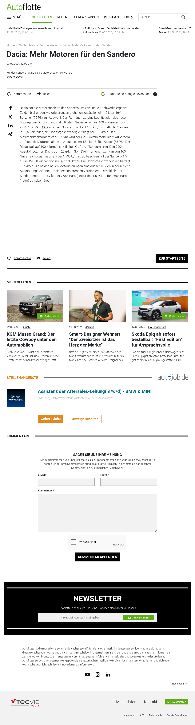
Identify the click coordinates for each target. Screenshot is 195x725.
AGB (142, 715)
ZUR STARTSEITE (172, 258)
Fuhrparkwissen (86, 17)
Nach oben (178, 683)
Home (11, 45)
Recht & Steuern (117, 17)
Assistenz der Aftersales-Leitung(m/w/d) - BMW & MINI (95, 391)
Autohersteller (48, 45)
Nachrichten (42, 17)
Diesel (24, 147)
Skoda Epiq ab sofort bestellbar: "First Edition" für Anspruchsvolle (157, 339)
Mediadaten (126, 702)
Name (104, 474)
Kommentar (45, 490)
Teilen (46, 94)
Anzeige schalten (85, 419)
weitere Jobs (51, 419)
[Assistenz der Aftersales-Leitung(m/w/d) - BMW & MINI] (16, 397)
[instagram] (98, 674)
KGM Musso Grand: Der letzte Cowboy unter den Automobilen (32, 339)
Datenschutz (155, 715)
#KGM (26, 327)
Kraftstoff (82, 147)
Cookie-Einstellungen (177, 715)
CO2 (45, 127)
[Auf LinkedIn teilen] (10, 125)
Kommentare (22, 94)
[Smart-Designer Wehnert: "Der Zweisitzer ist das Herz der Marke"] (97, 306)
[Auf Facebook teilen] (10, 107)
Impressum (129, 715)
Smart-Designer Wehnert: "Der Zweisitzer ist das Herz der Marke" (95, 339)
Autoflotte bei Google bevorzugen (129, 94)
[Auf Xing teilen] (10, 134)
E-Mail (42, 474)
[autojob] (173, 377)
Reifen (62, 17)
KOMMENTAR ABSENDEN (97, 557)
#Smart (89, 327)
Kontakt (150, 702)
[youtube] (87, 674)
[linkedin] (108, 674)
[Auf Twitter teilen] (10, 116)
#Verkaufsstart (157, 327)
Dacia (24, 108)
